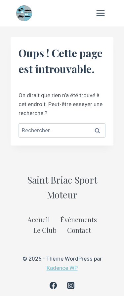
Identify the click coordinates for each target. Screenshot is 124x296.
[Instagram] (70, 285)
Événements (79, 219)
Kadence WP (62, 268)
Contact (79, 230)
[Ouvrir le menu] (100, 13)
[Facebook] (53, 285)
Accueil (38, 219)
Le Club (45, 230)
